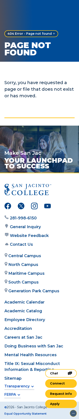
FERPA (10, 394)
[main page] (16, 8)
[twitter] (21, 206)
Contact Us (21, 244)
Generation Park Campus (33, 291)
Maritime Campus (26, 273)
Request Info (61, 394)
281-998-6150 (23, 218)
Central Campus (24, 255)
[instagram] (34, 207)
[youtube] (47, 207)
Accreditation (18, 328)
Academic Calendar (24, 302)
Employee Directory (24, 319)
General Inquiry (25, 226)
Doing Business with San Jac (33, 346)
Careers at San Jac (23, 337)
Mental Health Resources (30, 354)
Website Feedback (29, 235)
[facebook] (7, 207)
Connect (57, 383)
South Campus (23, 282)
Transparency (17, 386)
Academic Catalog (23, 311)
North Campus (23, 264)
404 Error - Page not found (29, 34)
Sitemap (13, 378)
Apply (54, 404)
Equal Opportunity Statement (25, 413)
